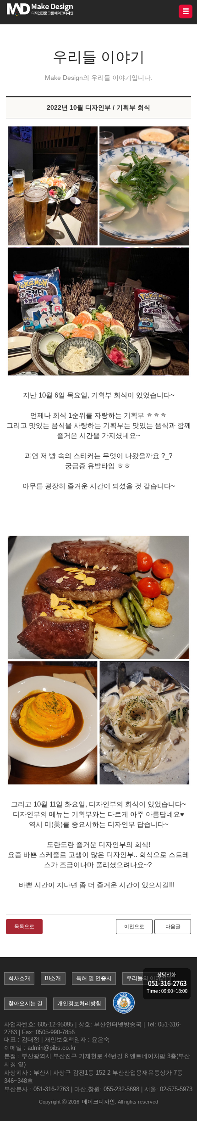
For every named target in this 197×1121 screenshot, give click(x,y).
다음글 (173, 926)
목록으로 (24, 926)
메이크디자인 (98, 1102)
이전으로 (134, 926)
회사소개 (19, 978)
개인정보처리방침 (79, 1003)
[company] (167, 984)
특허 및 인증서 (94, 978)
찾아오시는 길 (25, 1003)
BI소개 (53, 978)
